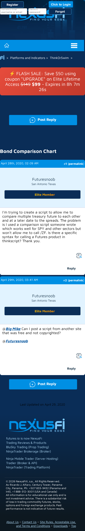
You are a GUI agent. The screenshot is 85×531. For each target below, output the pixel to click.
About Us (12, 522)
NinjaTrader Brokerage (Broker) (28, 451)
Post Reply (32, 119)
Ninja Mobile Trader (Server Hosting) (32, 458)
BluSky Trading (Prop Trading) (27, 447)
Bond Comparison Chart (28, 151)
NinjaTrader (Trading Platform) (28, 467)
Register (12, 4)
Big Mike (13, 329)
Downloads (60, 526)
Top (73, 526)
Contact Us (29, 522)
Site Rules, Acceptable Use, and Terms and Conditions (46, 524)
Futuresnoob (17, 341)
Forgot (60, 11)
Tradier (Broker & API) (21, 463)
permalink (76, 163)
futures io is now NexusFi (24, 438)
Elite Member (45, 194)
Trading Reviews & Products (26, 443)
